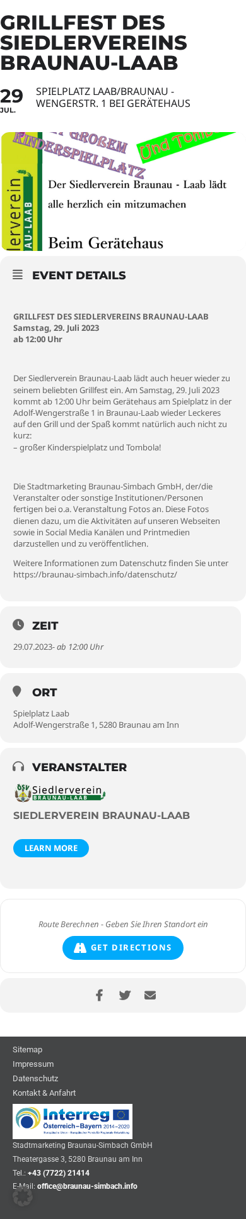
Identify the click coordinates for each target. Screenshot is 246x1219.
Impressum (33, 1064)
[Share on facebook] (99, 995)
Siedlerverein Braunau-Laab (101, 815)
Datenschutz (35, 1079)
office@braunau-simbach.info (87, 1186)
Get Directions (131, 947)
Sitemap (27, 1050)
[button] (22, 1196)
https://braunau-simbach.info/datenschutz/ (95, 574)
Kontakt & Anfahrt (44, 1093)
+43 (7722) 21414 (59, 1173)
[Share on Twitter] (125, 995)
